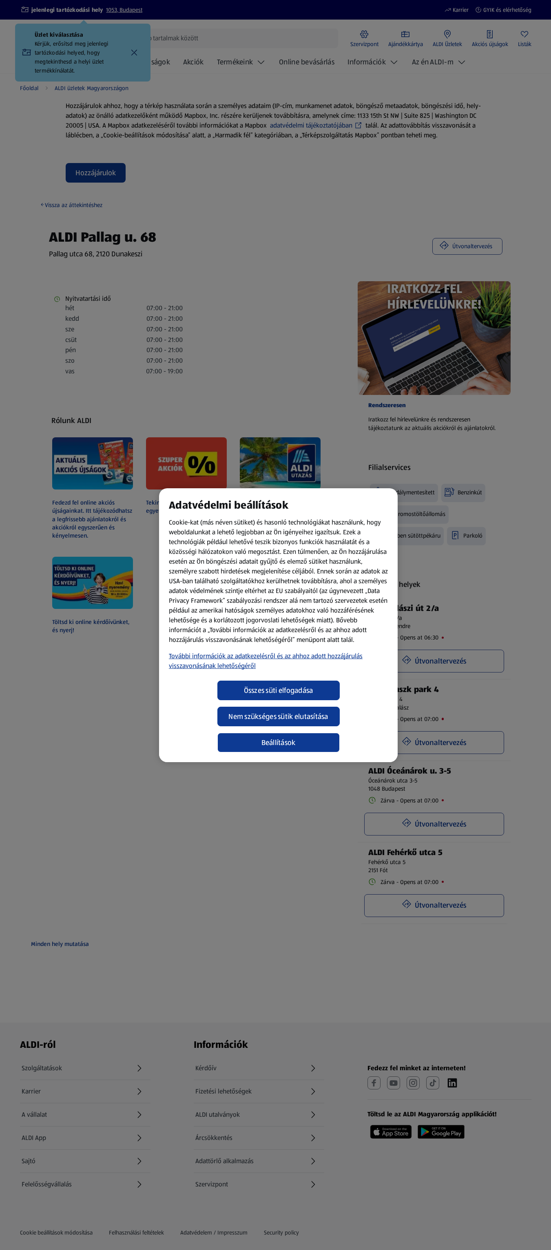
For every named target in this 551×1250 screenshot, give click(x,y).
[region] (278, 625)
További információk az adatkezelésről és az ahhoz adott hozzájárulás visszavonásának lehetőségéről (266, 660)
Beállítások (278, 742)
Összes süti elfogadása (278, 690)
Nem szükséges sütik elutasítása (278, 716)
